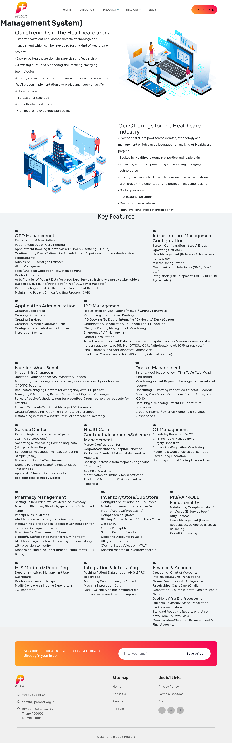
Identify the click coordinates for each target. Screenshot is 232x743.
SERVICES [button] (131, 9)
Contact (164, 701)
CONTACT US (202, 9)
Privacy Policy (168, 686)
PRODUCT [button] (110, 9)
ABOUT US (87, 9)
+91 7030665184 (34, 695)
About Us (119, 694)
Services (118, 701)
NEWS (152, 9)
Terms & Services (170, 694)
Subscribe (195, 654)
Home (116, 686)
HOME (67, 9)
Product (118, 709)
